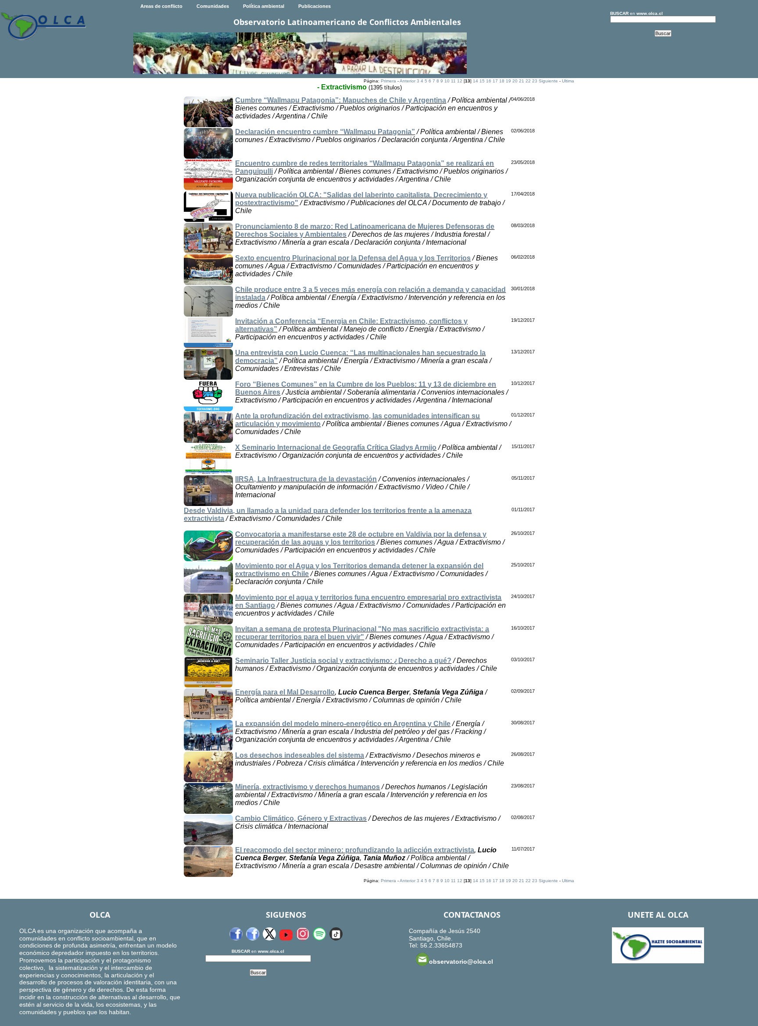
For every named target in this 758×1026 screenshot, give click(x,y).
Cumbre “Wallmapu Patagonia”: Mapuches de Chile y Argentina (340, 100)
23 (534, 80)
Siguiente (548, 80)
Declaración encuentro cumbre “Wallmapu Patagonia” (325, 131)
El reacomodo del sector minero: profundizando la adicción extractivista (354, 850)
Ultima (568, 80)
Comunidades (213, 6)
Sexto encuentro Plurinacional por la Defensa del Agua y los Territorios (353, 258)
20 (515, 80)
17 (495, 80)
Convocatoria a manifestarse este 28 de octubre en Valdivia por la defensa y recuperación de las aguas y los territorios (360, 538)
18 (501, 80)
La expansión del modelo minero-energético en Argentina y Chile (343, 723)
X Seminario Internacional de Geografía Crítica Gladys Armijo (335, 447)
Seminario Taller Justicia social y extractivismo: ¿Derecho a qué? (343, 660)
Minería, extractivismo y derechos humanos (307, 787)
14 (475, 80)
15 (482, 80)
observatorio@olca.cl (461, 961)
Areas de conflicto (161, 6)
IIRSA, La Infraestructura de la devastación (306, 479)
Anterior (407, 80)
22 (528, 80)
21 (521, 80)
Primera (388, 80)
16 (488, 80)
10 (447, 80)
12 (459, 80)
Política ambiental (263, 6)
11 (453, 80)
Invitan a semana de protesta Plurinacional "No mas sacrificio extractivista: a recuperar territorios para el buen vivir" (362, 633)
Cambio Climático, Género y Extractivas (301, 818)
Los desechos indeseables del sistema (299, 755)
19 (508, 80)
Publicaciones (314, 6)
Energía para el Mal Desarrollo (285, 692)
